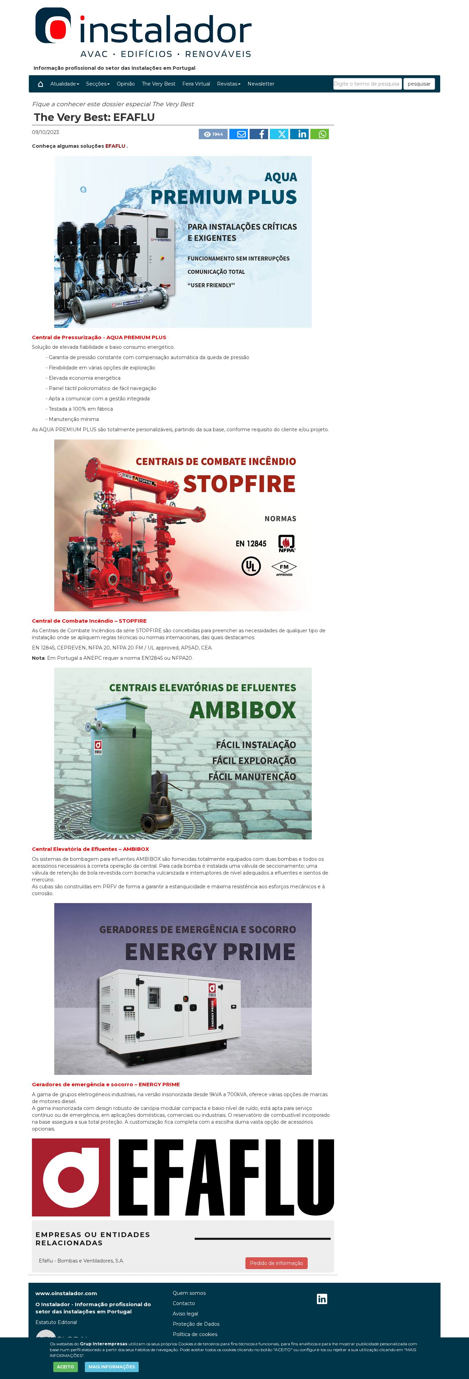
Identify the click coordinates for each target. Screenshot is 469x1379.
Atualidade (63, 84)
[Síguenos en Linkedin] (322, 1299)
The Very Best (158, 84)
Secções (96, 84)
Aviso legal (185, 1314)
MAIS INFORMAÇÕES (112, 1366)
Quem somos (189, 1293)
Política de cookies (195, 1334)
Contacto (184, 1303)
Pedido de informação (276, 1263)
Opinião (126, 84)
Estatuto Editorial (56, 1322)
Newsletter (261, 84)
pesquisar (419, 84)
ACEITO (65, 1366)
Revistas (227, 84)
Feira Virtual (196, 84)
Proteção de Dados (196, 1324)
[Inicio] (40, 83)
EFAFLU (116, 146)
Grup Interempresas (103, 1343)
